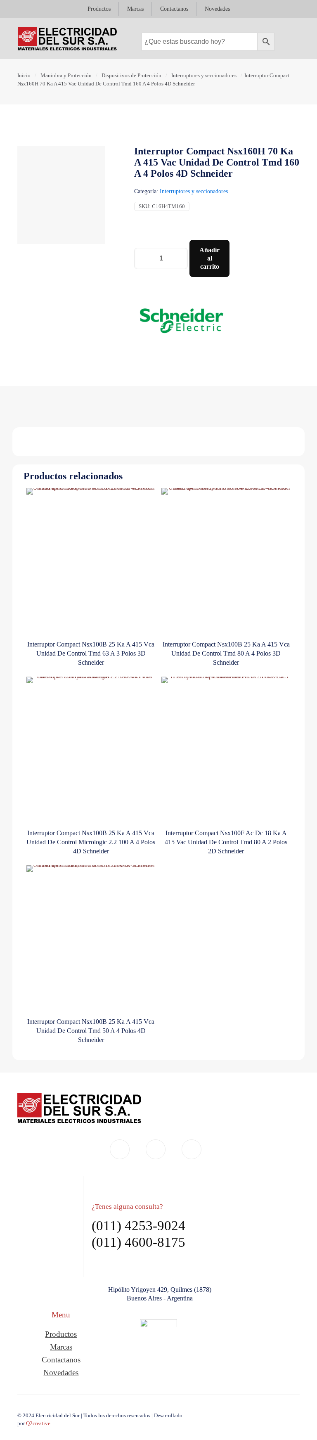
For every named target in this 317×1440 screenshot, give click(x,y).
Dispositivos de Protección (131, 75)
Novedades (60, 1372)
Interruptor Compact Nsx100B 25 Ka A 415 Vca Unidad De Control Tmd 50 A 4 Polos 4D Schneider (90, 1030)
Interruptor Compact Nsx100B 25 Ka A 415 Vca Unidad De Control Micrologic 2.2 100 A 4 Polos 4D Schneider (90, 842)
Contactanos (61, 1359)
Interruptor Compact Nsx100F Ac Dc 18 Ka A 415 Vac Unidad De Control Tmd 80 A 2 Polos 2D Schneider (226, 842)
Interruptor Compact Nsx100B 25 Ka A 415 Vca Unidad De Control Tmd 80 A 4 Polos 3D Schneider (226, 653)
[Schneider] (181, 322)
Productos (61, 1334)
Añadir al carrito (209, 258)
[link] (158, 1344)
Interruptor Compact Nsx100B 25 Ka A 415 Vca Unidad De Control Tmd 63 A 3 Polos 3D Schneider (90, 653)
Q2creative (38, 1423)
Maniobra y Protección (66, 75)
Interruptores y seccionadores (204, 75)
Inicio (24, 75)
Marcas (61, 1347)
